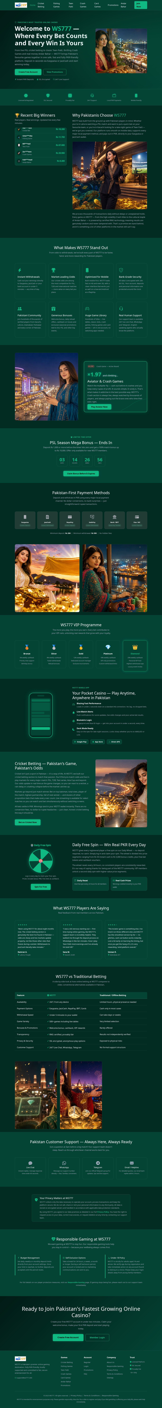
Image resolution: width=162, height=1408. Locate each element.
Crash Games (83, 5)
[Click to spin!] (41, 861)
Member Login (97, 1337)
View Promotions (55, 72)
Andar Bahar (123, 5)
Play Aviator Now (99, 407)
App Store (99, 742)
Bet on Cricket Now (28, 822)
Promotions (113, 5)
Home (32, 5)
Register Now (75, 1403)
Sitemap (110, 1378)
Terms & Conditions (115, 1374)
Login (86, 1366)
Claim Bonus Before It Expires (81, 473)
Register (87, 1362)
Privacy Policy (103, 1212)
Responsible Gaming (76, 1282)
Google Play (81, 742)
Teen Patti (71, 5)
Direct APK (115, 742)
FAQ (85, 1374)
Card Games (97, 5)
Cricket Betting (41, 5)
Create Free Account (28, 72)
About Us (110, 1362)
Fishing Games (56, 5)
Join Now (139, 5)
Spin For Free (41, 886)
